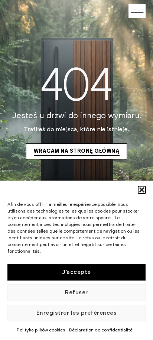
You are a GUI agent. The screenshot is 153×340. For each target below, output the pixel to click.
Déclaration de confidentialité (101, 330)
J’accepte (76, 272)
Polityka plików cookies (41, 330)
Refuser (76, 292)
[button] (142, 190)
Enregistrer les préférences (76, 313)
